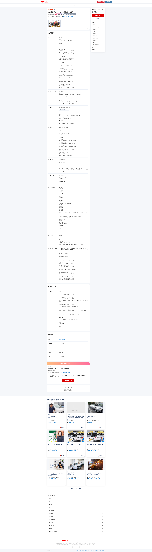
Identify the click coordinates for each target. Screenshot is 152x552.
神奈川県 (55, 5)
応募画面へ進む (68, 380)
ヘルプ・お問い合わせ (102, 550)
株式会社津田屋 (62, 339)
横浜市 (59, 5)
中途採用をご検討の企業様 (80, 550)
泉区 (61, 5)
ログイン (108, 1)
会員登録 (101, 1)
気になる (98, 18)
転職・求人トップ (50, 5)
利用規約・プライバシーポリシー (89, 550)
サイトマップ (96, 550)
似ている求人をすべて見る (76, 488)
